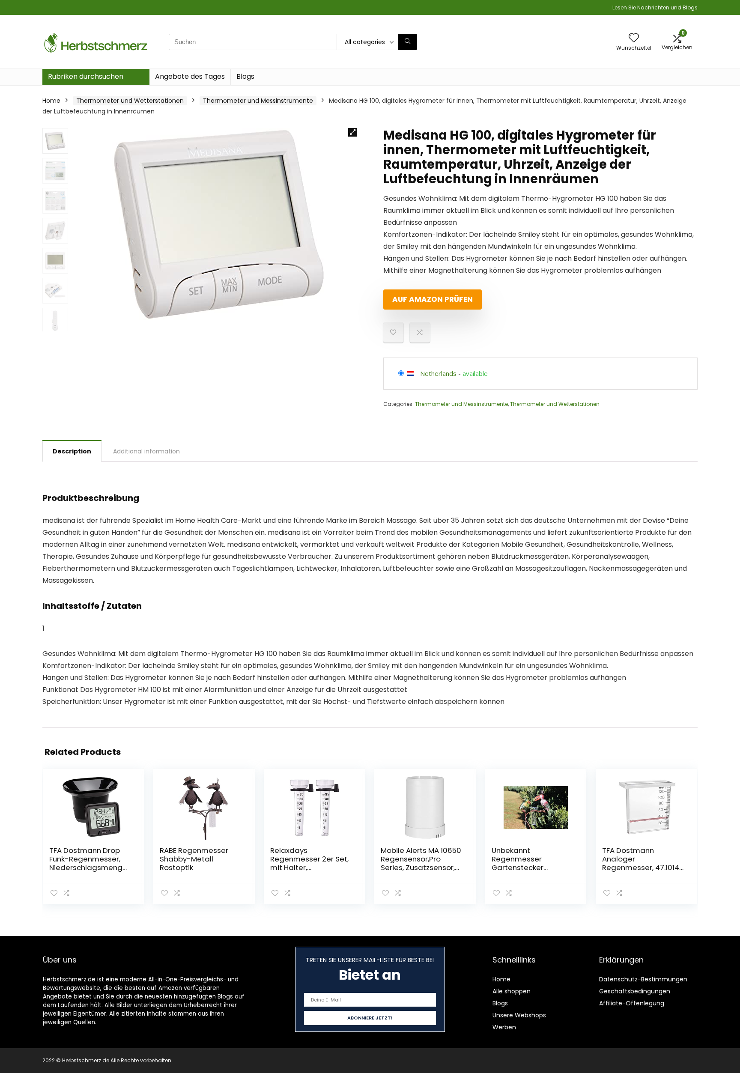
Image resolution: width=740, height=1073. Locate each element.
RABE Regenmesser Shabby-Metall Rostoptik (194, 859)
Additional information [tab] (146, 451)
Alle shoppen (511, 991)
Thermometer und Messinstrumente (258, 100)
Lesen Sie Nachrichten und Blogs (655, 7)
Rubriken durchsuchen (85, 76)
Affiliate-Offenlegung (631, 1003)
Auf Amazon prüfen (432, 299)
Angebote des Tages (190, 76)
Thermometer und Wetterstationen (130, 100)
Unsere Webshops (519, 1015)
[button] (352, 132)
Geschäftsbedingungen (634, 991)
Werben (504, 1027)
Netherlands (438, 373)
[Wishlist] (634, 38)
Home (51, 100)
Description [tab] (72, 451)
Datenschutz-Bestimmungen (643, 979)
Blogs (245, 76)
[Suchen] (407, 42)
